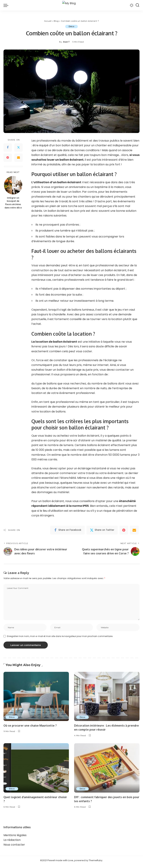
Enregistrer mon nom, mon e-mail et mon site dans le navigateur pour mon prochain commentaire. (60, 636)
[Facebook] (7, 147)
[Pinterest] (7, 157)
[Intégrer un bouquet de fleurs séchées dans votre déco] (13, 185)
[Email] (18, 157)
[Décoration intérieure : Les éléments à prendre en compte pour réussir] (107, 696)
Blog (56, 21)
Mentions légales (15, 835)
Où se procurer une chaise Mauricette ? (30, 725)
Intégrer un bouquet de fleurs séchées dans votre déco (13, 202)
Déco (71, 26)
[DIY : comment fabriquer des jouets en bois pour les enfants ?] (107, 767)
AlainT (66, 42)
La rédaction (12, 840)
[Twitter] (18, 147)
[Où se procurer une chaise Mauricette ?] (36, 696)
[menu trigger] (6, 5)
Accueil (48, 21)
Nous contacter (14, 845)
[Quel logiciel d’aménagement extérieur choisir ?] (36, 767)
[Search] (137, 5)
